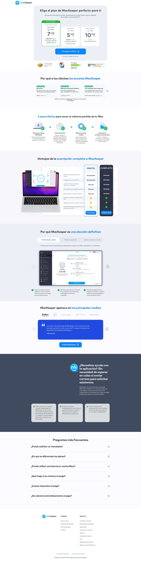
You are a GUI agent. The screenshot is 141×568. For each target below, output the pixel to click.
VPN (81, 539)
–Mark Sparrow (51, 333)
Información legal (65, 527)
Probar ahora (91, 212)
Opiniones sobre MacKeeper (87, 545)
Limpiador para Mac (85, 521)
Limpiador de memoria (86, 530)
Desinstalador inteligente (87, 524)
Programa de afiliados (67, 524)
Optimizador (83, 527)
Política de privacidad (78, 553)
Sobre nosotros (65, 521)
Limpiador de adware (86, 536)
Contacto (63, 530)
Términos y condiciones (63, 553)
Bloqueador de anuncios (86, 542)
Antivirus (82, 533)
